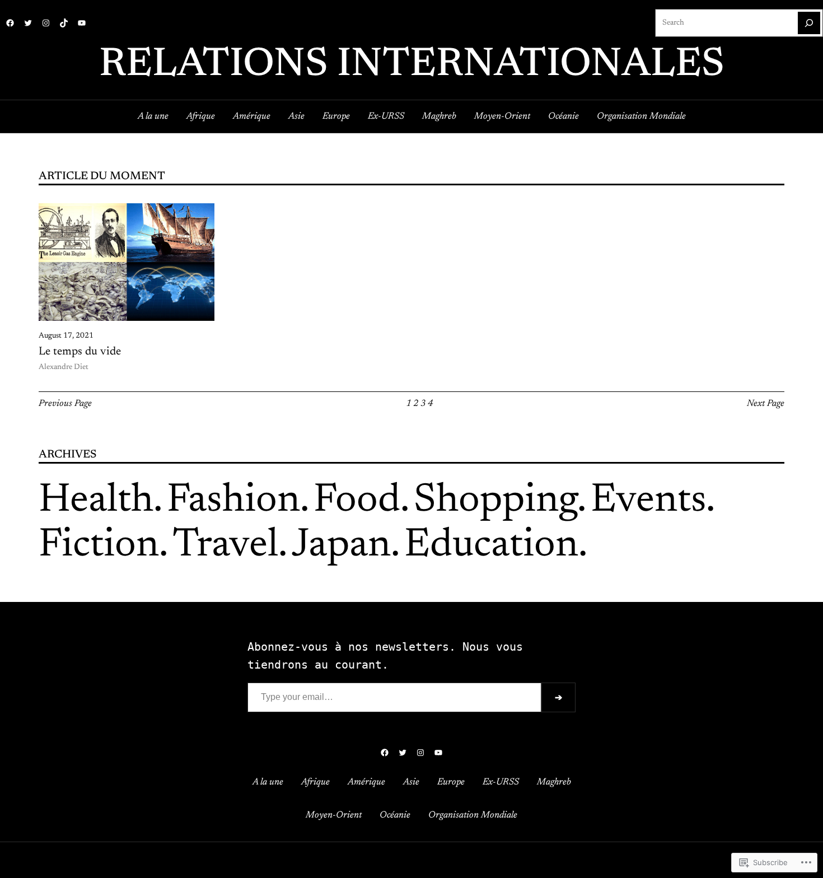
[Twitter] (28, 22)
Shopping (495, 501)
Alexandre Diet (63, 367)
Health (96, 501)
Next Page (765, 403)
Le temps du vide (80, 351)
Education (491, 546)
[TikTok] (63, 22)
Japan (341, 546)
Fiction (99, 546)
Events (648, 501)
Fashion (233, 501)
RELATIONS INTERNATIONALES (411, 65)
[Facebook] (10, 22)
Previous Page (65, 403)
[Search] (809, 23)
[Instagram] (45, 22)
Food (357, 501)
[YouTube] (81, 22)
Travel (225, 546)
